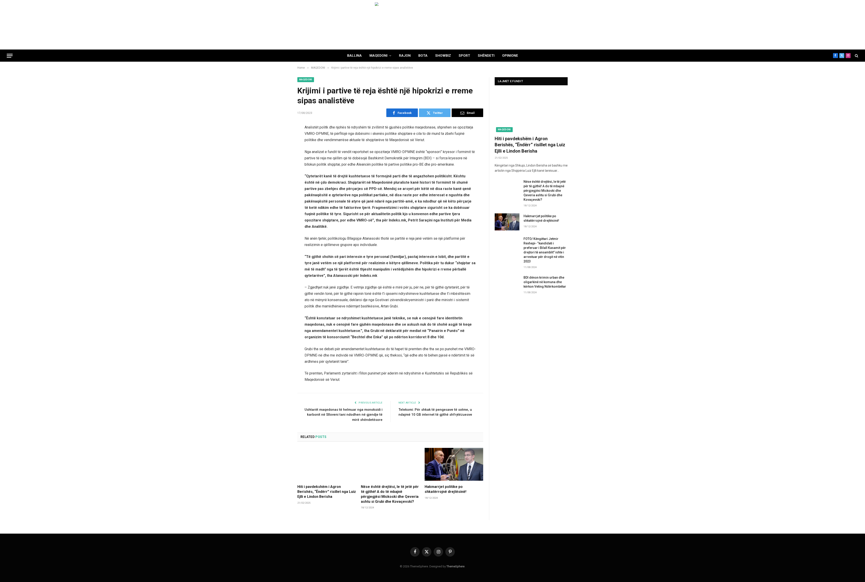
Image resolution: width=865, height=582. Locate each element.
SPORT (464, 56)
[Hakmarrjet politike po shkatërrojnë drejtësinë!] (454, 464)
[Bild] (432, 25)
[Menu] (10, 56)
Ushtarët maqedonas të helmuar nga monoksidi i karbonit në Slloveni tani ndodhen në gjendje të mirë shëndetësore (343, 415)
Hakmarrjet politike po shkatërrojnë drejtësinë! (445, 489)
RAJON (405, 56)
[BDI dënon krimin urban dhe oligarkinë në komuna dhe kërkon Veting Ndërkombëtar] (507, 283)
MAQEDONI (378, 56)
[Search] (856, 56)
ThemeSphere (455, 566)
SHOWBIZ (443, 56)
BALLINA (354, 56)
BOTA (423, 56)
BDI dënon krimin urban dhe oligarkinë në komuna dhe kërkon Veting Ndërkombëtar (545, 282)
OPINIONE (510, 56)
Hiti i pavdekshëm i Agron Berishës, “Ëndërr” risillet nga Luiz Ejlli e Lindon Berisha (326, 492)
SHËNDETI (486, 56)
